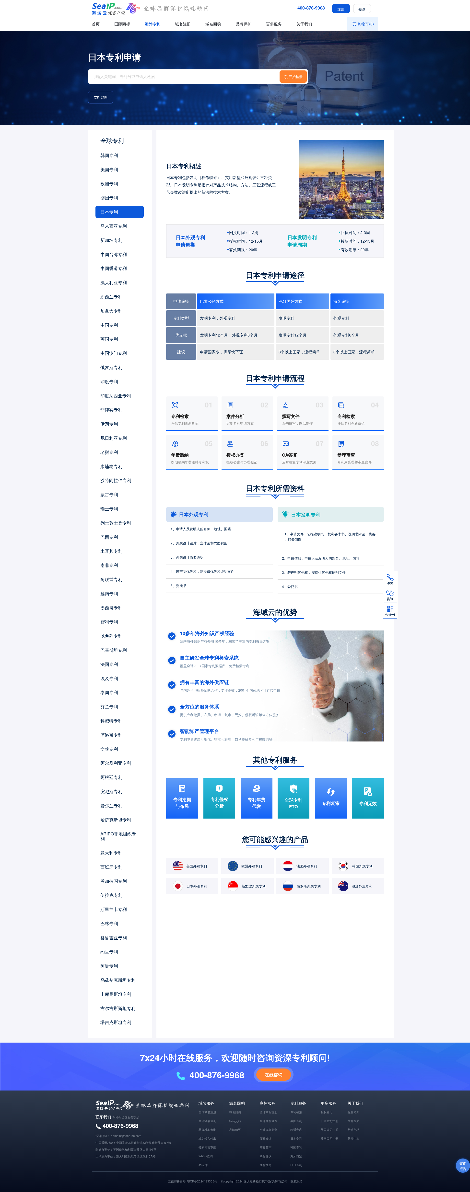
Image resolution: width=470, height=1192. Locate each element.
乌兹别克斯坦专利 (118, 980)
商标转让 (265, 1138)
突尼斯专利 (111, 791)
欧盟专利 (296, 1129)
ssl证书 (203, 1165)
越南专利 (109, 593)
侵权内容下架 (207, 1147)
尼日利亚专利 (113, 438)
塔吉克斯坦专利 (115, 1022)
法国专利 (109, 664)
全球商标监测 (268, 1129)
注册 (341, 8)
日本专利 (109, 211)
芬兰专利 (109, 706)
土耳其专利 (111, 551)
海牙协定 (296, 1156)
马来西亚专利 (113, 226)
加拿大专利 (111, 310)
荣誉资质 (353, 1121)
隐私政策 (296, 1181)
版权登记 (326, 1112)
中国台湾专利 (113, 254)
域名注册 (183, 24)
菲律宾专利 (111, 409)
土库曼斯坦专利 (115, 994)
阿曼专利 (109, 965)
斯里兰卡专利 (113, 909)
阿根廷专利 (111, 777)
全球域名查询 (207, 1121)
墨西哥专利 (111, 607)
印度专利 (109, 381)
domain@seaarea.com (126, 1136)
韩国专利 (109, 155)
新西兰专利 (111, 296)
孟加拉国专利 (113, 880)
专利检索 (296, 1112)
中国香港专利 (113, 268)
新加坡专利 (111, 240)
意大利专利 (111, 852)
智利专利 (109, 621)
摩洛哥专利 (111, 734)
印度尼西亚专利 (115, 395)
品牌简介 (353, 1112)
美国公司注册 (329, 1138)
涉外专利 (152, 24)
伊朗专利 (109, 423)
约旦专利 (109, 951)
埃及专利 (109, 678)
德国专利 (109, 197)
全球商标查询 (268, 1121)
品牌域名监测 (207, 1129)
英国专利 (109, 339)
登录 (362, 8)
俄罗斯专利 (111, 367)
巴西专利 (109, 537)
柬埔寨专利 (111, 466)
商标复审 (265, 1147)
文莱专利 (109, 749)
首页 (96, 24)
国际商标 (122, 24)
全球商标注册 (268, 1112)
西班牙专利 (111, 867)
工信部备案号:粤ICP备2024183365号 (192, 1181)
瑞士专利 (109, 508)
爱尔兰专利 (111, 805)
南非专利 (109, 565)
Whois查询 (206, 1156)
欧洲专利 (109, 183)
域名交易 (235, 1121)
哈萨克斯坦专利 (115, 819)
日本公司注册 (329, 1121)
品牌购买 (235, 1129)
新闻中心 (353, 1138)
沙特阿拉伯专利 (115, 480)
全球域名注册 (207, 1112)
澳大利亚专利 (113, 282)
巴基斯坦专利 (113, 650)
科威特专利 (111, 720)
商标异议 (265, 1156)
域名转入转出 (207, 1138)
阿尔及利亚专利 (115, 763)
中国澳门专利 (113, 353)
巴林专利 (109, 923)
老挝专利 (109, 452)
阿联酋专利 (111, 579)
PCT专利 (296, 1165)
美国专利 (109, 169)
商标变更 (265, 1165)
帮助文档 (353, 1129)
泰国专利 (109, 692)
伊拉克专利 (111, 895)
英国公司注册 (329, 1129)
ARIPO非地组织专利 (118, 836)
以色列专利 (111, 635)
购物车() (365, 24)
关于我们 (304, 24)
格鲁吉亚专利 (113, 937)
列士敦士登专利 (115, 522)
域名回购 (213, 24)
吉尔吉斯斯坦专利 (118, 1008)
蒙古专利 (109, 494)
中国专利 (109, 325)
